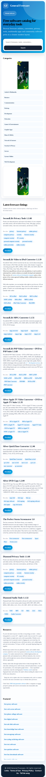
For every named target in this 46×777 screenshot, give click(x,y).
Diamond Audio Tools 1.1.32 (15, 597)
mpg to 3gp (18, 334)
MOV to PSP (33, 375)
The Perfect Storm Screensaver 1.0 (18, 519)
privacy (12, 231)
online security (21, 245)
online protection (9, 245)
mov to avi (25, 462)
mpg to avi (37, 334)
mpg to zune (34, 331)
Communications (9, 103)
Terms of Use (15, 771)
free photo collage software (13, 714)
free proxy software (10, 704)
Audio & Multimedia (10, 92)
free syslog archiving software (14, 739)
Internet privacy (21, 231)
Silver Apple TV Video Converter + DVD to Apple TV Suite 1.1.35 (22, 400)
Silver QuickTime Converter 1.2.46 (19, 446)
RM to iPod (18, 299)
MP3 (17, 611)
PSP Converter (8, 385)
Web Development (9, 162)
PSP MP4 (22, 381)
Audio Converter (16, 614)
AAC (33, 611)
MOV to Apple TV (9, 425)
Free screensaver (14, 538)
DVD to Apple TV (10, 428)
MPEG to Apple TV (23, 428)
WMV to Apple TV (9, 431)
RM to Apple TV (27, 421)
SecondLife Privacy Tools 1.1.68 (17, 218)
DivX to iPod (23, 296)
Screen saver (13, 542)
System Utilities (8, 156)
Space (36, 538)
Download (8, 250)
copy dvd (12, 498)
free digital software (11, 719)
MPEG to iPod (28, 299)
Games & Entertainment (11, 124)
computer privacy (9, 234)
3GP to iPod (7, 303)
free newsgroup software (12, 734)
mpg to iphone (8, 334)
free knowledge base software (14, 729)
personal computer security (11, 241)
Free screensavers (27, 538)
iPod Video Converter (20, 303)
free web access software (12, 709)
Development (8, 113)
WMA (6, 614)
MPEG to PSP (28, 378)
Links (6, 771)
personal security (27, 241)
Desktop (6, 108)
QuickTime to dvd (30, 459)
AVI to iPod (13, 296)
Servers (6, 151)
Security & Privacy (9, 146)
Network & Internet (10, 140)
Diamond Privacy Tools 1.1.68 (16, 556)
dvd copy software (9, 501)
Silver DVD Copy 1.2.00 (13, 480)
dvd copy (20, 498)
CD (22, 611)
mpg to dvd (28, 334)
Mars (5, 542)
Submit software (10, 13)
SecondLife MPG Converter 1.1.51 (18, 317)
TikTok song (25, 773)
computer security (9, 238)
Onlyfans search (27, 670)
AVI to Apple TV (14, 421)
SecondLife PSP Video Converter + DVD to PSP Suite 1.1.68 (22, 350)
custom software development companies (23, 275)
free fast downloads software (13, 754)
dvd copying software (33, 501)
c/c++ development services (32, 363)
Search (23, 48)
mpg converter (14, 331)
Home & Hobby (9, 135)
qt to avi (33, 462)
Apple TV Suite (36, 425)
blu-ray (28, 498)
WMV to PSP (8, 378)
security (19, 234)
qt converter (18, 466)
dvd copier (7, 504)
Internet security (29, 234)
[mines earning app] (23, 75)
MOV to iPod (33, 296)
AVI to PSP (13, 375)
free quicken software (11, 749)
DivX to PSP (22, 375)
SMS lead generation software (18, 683)
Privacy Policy (28, 771)
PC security (20, 238)
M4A (27, 611)
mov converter (8, 466)
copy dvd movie (17, 504)
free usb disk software (11, 724)
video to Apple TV (23, 431)
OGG (39, 611)
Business (6, 97)
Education (7, 119)
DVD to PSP (31, 381)
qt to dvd (6, 462)
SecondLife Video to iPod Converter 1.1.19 (22, 259)
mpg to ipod (24, 331)
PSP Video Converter (11, 381)
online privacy (33, 231)
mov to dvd (15, 462)
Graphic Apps (8, 129)
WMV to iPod (8, 299)
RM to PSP (18, 378)
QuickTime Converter (16, 459)
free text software (10, 744)
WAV (11, 611)
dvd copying (20, 501)
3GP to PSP (38, 378)
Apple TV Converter (23, 425)
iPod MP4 (32, 303)
